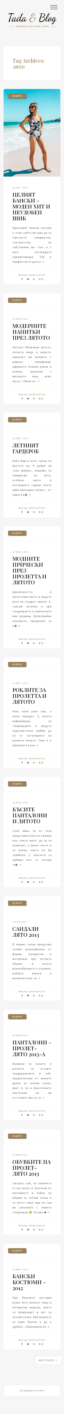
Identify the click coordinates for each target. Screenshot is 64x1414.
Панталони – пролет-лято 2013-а (32, 1048)
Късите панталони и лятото (29, 815)
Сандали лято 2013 (25, 931)
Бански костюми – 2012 (29, 1282)
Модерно (17, 96)
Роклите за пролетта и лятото (29, 695)
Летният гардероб (25, 448)
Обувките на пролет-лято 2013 (31, 1167)
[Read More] (42, 261)
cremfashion (36, 275)
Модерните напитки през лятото (31, 331)
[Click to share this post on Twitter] (28, 280)
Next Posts (47, 1360)
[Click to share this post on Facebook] (23, 280)
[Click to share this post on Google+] (34, 280)
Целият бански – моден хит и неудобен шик (31, 206)
